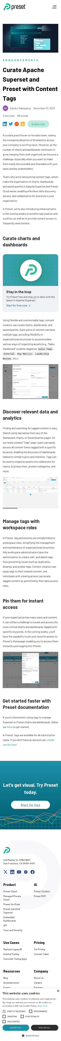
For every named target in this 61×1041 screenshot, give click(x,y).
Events (7, 987)
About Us (39, 977)
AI (35, 885)
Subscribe (38, 124)
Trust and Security (12, 930)
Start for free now (16, 305)
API (5, 925)
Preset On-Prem (11, 904)
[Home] (24, 6)
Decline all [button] (44, 1027)
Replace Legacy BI (12, 949)
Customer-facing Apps (15, 958)
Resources (11, 971)
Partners (38, 987)
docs (10, 726)
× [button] (58, 991)
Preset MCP (40, 896)
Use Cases (11, 942)
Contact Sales (41, 954)
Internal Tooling (11, 954)
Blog (5, 977)
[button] (30, 1035)
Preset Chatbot (42, 891)
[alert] (30, 1014)
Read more (42, 1006)
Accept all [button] (15, 1027)
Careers (38, 982)
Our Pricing (39, 949)
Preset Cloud (10, 891)
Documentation (11, 982)
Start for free (30, 805)
